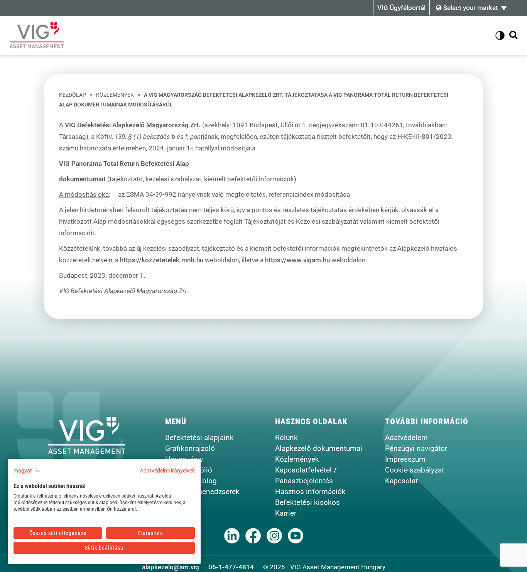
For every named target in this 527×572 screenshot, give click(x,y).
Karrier (285, 513)
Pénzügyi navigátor (416, 448)
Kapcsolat (401, 480)
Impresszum (405, 459)
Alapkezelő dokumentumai (318, 448)
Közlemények (115, 95)
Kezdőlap (72, 95)
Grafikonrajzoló (190, 448)
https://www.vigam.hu (297, 260)
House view (184, 459)
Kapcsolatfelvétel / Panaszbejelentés (306, 475)
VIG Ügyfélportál (401, 8)
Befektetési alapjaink (199, 437)
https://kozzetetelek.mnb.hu (161, 260)
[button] (27, 471)
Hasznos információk (310, 491)
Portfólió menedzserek (202, 491)
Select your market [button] (470, 8)
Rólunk (286, 437)
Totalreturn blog (191, 480)
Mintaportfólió (188, 470)
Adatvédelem (406, 437)
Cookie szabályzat (414, 470)
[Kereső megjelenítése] (513, 35)
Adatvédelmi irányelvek (167, 470)
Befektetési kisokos (307, 502)
